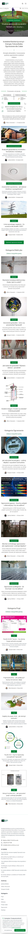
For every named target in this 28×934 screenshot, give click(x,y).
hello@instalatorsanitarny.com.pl (11, 845)
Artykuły (4, 849)
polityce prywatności (16, 927)
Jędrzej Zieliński (5, 884)
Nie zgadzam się (8, 930)
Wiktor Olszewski (5, 886)
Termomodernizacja (14, 103)
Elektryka (14, 221)
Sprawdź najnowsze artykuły (14, 242)
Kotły (2, 899)
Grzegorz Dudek (5, 889)
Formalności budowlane (14, 146)
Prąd (14, 635)
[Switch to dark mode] (22, 3)
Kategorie (4, 893)
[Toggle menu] (25, 3)
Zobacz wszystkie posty (14, 253)
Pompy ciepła (4, 904)
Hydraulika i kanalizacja (14, 20)
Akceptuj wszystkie (20, 930)
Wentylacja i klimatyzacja (14, 183)
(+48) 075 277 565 (7, 842)
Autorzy (3, 880)
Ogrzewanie (14, 457)
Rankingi (3, 910)
